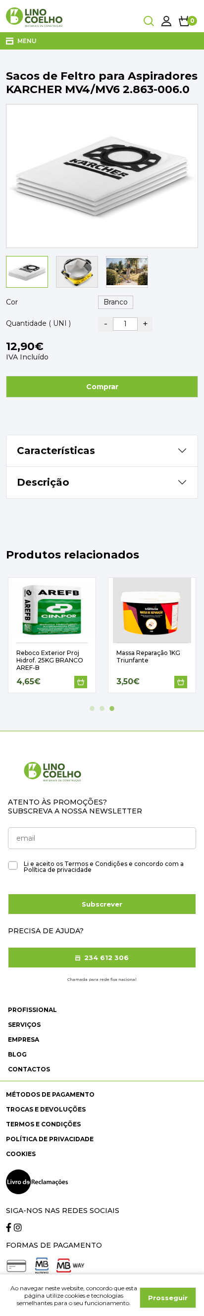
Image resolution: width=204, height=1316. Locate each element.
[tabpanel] (52, 635)
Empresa (23, 1039)
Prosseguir (168, 1298)
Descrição (43, 482)
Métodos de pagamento (50, 1094)
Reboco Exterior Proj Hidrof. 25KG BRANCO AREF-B (49, 660)
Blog (17, 1054)
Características (56, 450)
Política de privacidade (50, 1139)
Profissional (32, 1009)
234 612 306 (105, 958)
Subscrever (102, 904)
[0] (184, 21)
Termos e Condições (43, 1124)
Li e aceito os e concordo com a (104, 867)
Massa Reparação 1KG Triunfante (148, 656)
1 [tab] (92, 708)
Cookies (21, 1154)
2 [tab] (102, 708)
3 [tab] (112, 708)
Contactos (29, 1069)
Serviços (24, 1024)
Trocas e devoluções (46, 1109)
